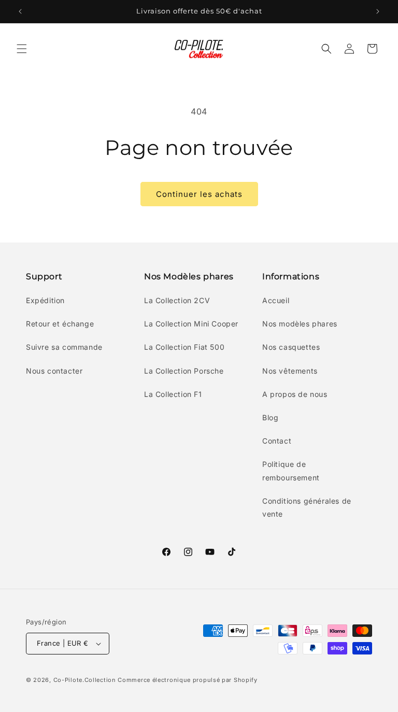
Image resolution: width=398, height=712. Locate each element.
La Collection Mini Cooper (191, 323)
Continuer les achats (199, 194)
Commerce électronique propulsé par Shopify (187, 679)
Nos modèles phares (299, 323)
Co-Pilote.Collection (84, 679)
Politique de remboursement (291, 470)
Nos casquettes (291, 347)
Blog (270, 417)
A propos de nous (295, 394)
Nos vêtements (290, 370)
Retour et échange (60, 323)
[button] (21, 48)
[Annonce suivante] (377, 11)
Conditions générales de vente (306, 507)
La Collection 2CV (177, 300)
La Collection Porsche (184, 370)
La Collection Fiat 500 (184, 347)
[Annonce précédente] (20, 11)
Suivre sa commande (64, 347)
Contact (276, 440)
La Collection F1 (173, 394)
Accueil (275, 300)
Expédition (45, 300)
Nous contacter (54, 370)
